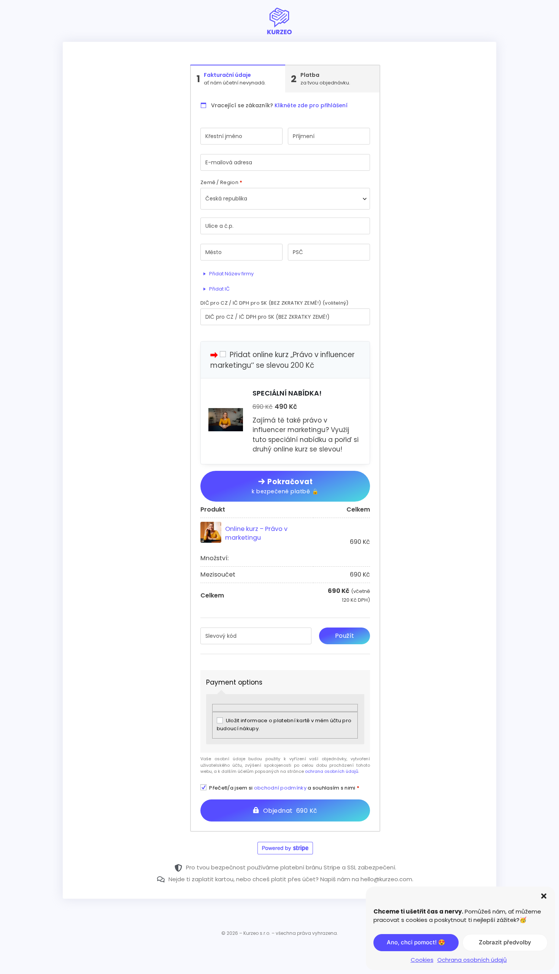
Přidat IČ (219, 288)
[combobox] (285, 199)
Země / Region (221, 182)
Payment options (234, 682)
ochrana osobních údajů (331, 771)
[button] (544, 896)
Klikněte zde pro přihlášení (311, 105)
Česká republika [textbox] (226, 198)
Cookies (422, 960)
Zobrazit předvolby (505, 942)
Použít (344, 635)
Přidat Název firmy (231, 273)
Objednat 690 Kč (290, 810)
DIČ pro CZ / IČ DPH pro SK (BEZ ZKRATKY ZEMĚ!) (274, 302)
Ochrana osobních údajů (472, 960)
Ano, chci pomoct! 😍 (416, 942)
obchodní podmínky (280, 787)
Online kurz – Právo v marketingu (256, 533)
